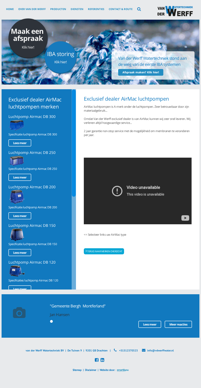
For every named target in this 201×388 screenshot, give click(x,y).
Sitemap (77, 370)
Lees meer (19, 143)
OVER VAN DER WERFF (32, 9)
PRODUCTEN (58, 9)
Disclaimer (90, 370)
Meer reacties (178, 324)
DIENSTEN (77, 9)
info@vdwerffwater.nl (160, 350)
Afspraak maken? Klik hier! (140, 72)
